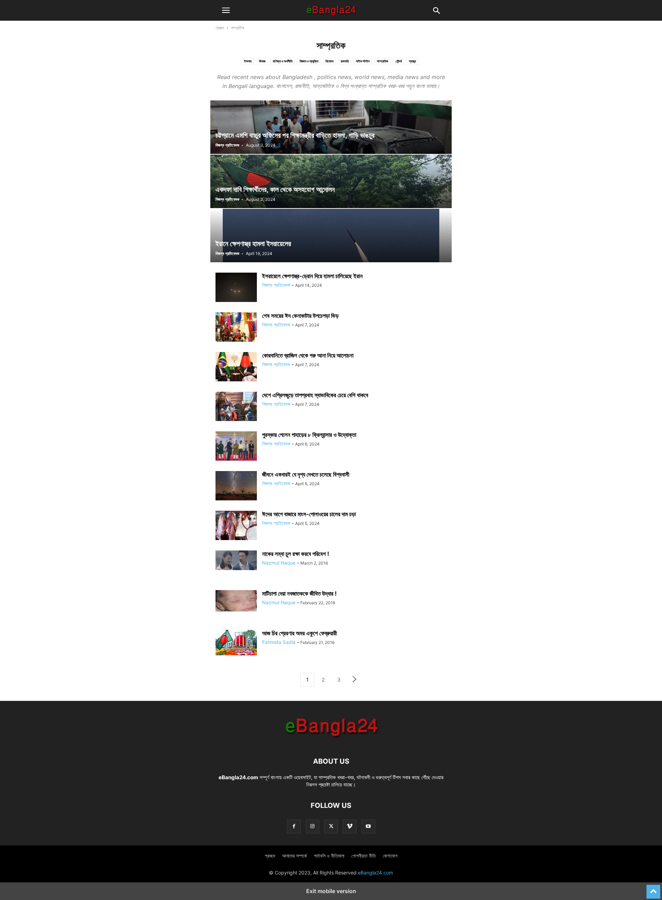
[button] (225, 10)
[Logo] (331, 740)
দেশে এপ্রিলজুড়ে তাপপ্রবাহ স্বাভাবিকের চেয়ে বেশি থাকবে (315, 395)
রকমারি (345, 61)
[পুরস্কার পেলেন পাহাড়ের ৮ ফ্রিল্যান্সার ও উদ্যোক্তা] (236, 446)
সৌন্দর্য (398, 61)
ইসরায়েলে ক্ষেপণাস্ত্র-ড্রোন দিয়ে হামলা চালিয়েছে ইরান (312, 276)
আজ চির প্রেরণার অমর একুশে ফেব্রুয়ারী (299, 633)
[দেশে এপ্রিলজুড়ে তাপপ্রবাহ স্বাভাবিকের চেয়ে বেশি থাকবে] (236, 407)
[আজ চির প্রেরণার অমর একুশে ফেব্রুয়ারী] (236, 642)
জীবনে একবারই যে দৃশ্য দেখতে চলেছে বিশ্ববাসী (305, 474)
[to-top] (653, 888)
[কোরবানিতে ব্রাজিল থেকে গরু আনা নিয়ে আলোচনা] (236, 367)
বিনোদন (329, 61)
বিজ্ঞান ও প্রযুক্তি (309, 61)
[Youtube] (368, 826)
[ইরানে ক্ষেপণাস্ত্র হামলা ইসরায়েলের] (331, 235)
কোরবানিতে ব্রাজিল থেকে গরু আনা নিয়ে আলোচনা (307, 355)
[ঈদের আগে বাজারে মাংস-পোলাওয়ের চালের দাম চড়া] (236, 526)
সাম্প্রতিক (382, 61)
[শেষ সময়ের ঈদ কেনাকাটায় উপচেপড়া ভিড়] (236, 327)
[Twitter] (331, 826)
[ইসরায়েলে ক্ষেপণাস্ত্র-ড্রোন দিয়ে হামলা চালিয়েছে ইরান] (236, 288)
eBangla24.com (238, 777)
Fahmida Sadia (278, 642)
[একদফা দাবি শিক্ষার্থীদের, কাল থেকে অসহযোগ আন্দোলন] (331, 181)
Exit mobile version (331, 891)
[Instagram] (312, 826)
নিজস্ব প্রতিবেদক (227, 145)
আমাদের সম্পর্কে (294, 856)
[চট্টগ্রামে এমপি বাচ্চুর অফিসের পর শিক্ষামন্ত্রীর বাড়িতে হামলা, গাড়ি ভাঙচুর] (331, 127)
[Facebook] (294, 826)
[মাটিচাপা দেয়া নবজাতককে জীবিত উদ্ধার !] (236, 601)
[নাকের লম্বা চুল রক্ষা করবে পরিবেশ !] (236, 560)
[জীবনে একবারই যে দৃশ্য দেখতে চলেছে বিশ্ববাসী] (236, 486)
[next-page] (355, 680)
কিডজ (262, 61)
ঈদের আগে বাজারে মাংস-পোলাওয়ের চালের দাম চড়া (309, 514)
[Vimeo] (350, 826)
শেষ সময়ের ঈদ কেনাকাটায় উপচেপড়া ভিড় (300, 315)
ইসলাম (248, 61)
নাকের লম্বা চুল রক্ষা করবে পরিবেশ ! (295, 553)
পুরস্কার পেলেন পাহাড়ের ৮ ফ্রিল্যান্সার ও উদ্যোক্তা (309, 434)
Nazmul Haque (278, 563)
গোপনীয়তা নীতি (363, 856)
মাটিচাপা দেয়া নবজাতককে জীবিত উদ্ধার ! (299, 593)
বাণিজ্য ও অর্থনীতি (282, 61)
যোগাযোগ (390, 856)
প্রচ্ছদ (219, 27)
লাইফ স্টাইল (363, 61)
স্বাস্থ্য (412, 61)
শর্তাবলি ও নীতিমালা (329, 856)
